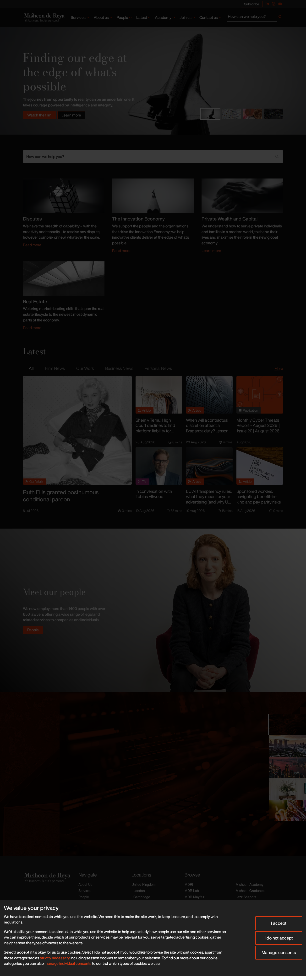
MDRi (189, 884)
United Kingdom (143, 884)
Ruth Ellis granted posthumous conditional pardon (60, 496)
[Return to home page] (44, 17)
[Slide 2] (231, 114)
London (139, 890)
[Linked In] (267, 4)
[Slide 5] (287, 789)
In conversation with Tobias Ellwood (154, 494)
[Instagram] (274, 4)
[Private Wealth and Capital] (242, 195)
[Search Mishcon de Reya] (255, 17)
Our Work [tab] (85, 368)
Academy (163, 17)
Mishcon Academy (249, 884)
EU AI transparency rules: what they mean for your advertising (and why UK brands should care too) (209, 499)
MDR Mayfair (194, 896)
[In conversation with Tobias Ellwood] (159, 466)
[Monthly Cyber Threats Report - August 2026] (259, 395)
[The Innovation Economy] (153, 195)
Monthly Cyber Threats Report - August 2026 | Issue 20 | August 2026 (258, 425)
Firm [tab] (55, 368)
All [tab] (31, 368)
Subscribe (251, 3)
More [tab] (278, 368)
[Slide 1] (210, 114)
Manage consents (279, 952)
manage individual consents (67, 963)
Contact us (208, 17)
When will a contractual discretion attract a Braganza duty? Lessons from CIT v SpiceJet (208, 428)
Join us (185, 17)
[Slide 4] (273, 114)
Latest (141, 17)
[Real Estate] (63, 278)
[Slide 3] (252, 114)
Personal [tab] (158, 368)
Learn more (71, 115)
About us (101, 17)
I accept (278, 923)
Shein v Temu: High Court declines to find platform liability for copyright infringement (157, 428)
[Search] (280, 18)
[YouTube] (280, 4)
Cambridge (141, 896)
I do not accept (279, 938)
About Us (85, 884)
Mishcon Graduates (250, 890)
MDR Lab (192, 890)
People (122, 17)
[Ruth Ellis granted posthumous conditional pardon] (77, 430)
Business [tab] (119, 368)
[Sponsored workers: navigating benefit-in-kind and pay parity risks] (259, 466)
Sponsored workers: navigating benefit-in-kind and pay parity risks (258, 496)
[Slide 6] (287, 810)
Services (78, 17)
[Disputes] (63, 195)
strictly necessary (55, 958)
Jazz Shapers (246, 896)
